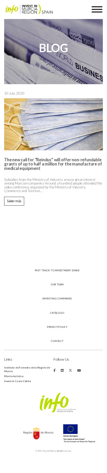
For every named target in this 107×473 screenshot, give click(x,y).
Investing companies (57, 298)
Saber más (14, 201)
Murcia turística (13, 376)
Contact (57, 341)
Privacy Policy (57, 327)
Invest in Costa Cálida (17, 381)
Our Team (57, 284)
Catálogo (57, 313)
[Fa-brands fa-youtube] (79, 370)
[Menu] (97, 9)
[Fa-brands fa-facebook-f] (55, 370)
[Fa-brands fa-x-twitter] (70, 370)
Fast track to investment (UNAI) (57, 270)
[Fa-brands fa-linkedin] (62, 370)
